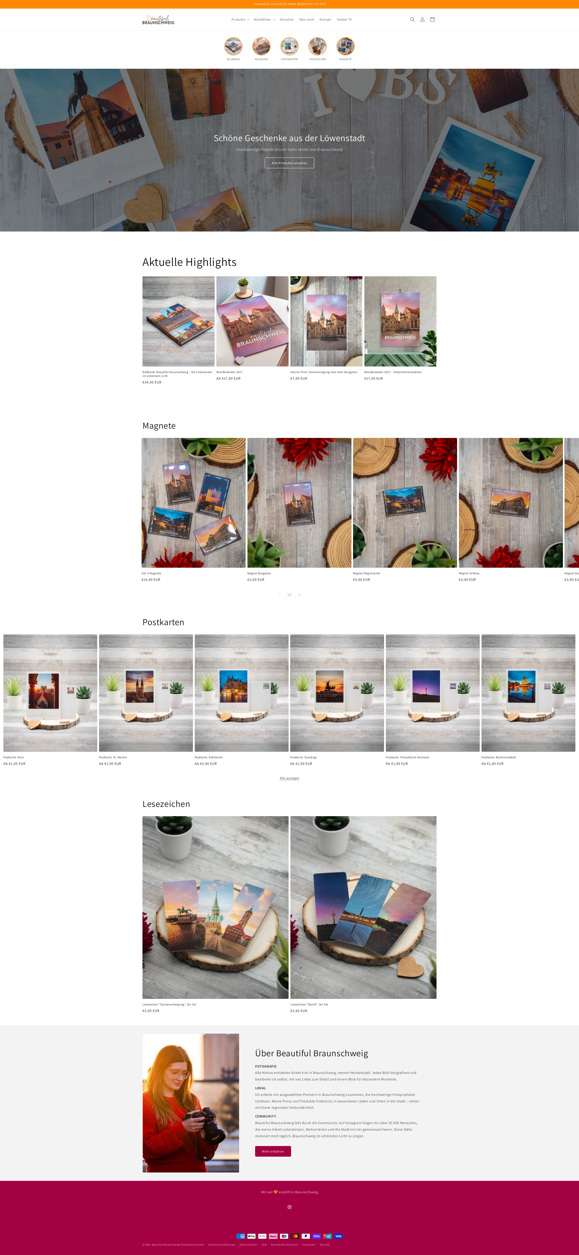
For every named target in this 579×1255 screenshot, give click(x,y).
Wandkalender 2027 (229, 372)
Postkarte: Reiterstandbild (499, 757)
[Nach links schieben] (280, 595)
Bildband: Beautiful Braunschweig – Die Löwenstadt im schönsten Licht (177, 374)
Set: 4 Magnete (151, 573)
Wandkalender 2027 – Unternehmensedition (393, 372)
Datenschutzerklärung (221, 1244)
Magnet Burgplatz (259, 573)
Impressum (308, 1244)
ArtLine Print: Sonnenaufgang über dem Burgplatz (323, 372)
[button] (240, 19)
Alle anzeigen (289, 778)
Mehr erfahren (273, 1151)
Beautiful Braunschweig (166, 1244)
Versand (325, 1244)
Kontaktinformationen (284, 1244)
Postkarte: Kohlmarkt (209, 757)
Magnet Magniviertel (366, 573)
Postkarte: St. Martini (113, 757)
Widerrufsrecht (248, 1244)
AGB (264, 1244)
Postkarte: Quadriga (303, 757)
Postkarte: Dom (13, 757)
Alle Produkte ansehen (289, 163)
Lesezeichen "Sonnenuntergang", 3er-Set (169, 1004)
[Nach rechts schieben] (299, 595)
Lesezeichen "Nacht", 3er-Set (309, 1004)
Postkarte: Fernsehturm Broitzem (408, 757)
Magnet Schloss (469, 573)
